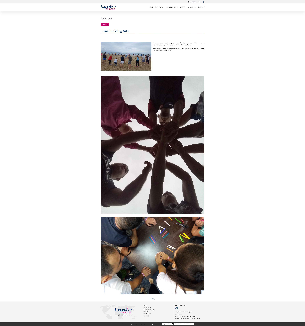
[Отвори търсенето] (199, 2)
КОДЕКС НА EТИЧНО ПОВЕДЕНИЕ (184, 312)
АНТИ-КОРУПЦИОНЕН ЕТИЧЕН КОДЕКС (185, 316)
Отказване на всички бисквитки (184, 324)
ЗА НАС (145, 305)
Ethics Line (178, 314)
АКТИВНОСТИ (147, 307)
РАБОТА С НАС (191, 7)
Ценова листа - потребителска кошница (187, 318)
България (193, 1)
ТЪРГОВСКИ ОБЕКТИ (171, 7)
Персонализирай (168, 324)
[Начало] (108, 7)
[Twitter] (203, 1)
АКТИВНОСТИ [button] (159, 7)
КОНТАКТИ (201, 7)
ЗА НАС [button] (151, 7)
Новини (182, 7)
